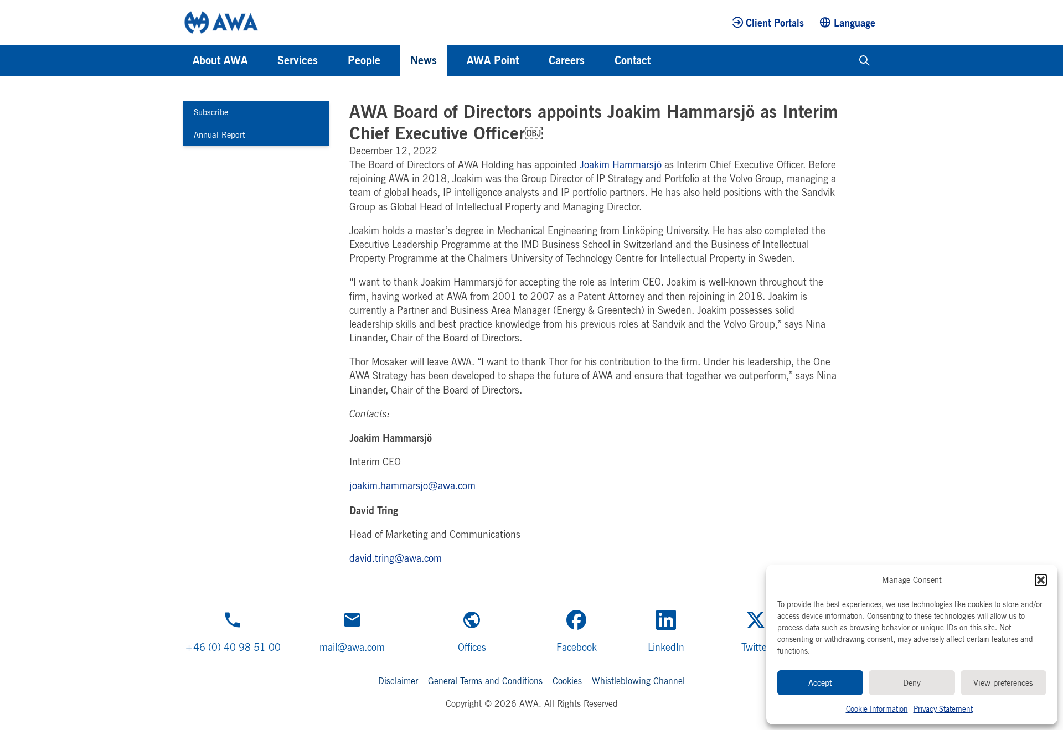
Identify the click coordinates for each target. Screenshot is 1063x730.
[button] (1040, 580)
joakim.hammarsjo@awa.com (412, 485)
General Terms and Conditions (485, 680)
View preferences (1003, 682)
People (364, 60)
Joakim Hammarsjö (621, 164)
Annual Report (219, 135)
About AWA (220, 60)
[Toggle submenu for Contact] (665, 60)
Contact (633, 60)
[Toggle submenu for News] (452, 60)
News (423, 60)
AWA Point (493, 60)
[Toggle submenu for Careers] (600, 60)
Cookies (567, 680)
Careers (567, 60)
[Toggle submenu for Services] (333, 60)
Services (297, 60)
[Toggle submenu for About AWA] (262, 60)
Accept (820, 682)
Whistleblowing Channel (638, 680)
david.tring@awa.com (395, 558)
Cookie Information (877, 708)
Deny (912, 682)
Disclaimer (398, 680)
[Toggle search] (864, 60)
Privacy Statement (943, 708)
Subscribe (211, 112)
